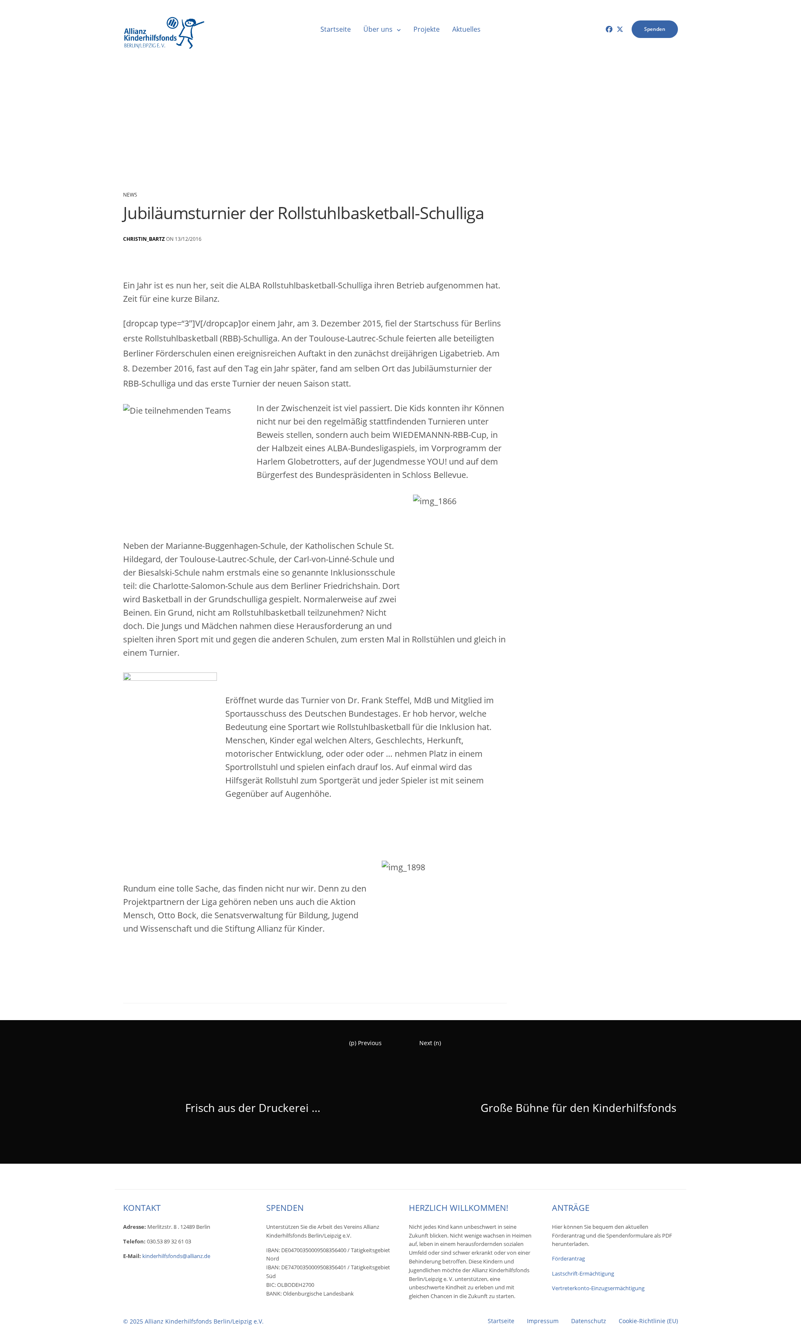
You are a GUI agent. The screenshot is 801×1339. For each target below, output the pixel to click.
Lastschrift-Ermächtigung (583, 1273)
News (130, 194)
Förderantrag (568, 1258)
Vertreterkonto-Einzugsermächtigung (598, 1288)
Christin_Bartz (144, 239)
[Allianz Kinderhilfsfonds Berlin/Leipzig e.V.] (164, 29)
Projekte (426, 29)
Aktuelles (466, 29)
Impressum (543, 1321)
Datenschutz (588, 1321)
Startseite (335, 29)
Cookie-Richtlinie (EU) (648, 1321)
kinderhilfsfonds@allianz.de (176, 1256)
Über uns (378, 29)
